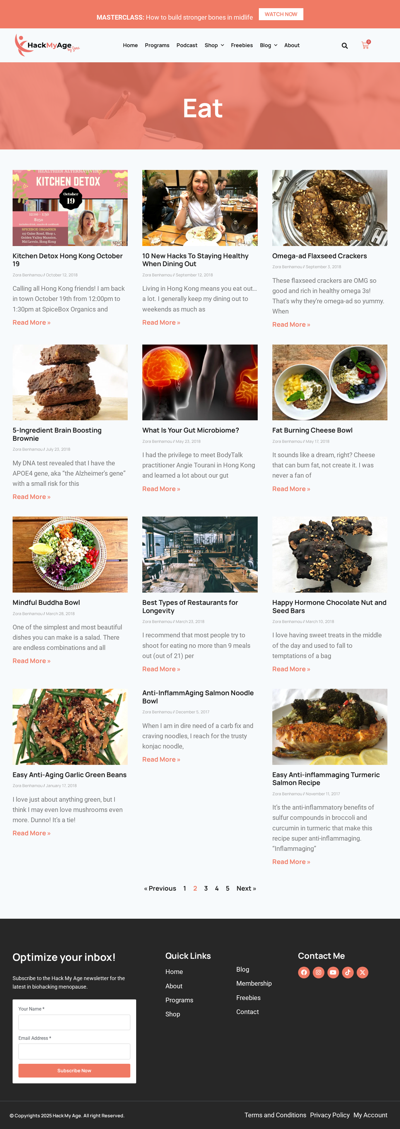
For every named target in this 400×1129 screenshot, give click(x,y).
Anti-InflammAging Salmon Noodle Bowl (198, 696)
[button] (345, 46)
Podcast (187, 45)
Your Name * (31, 1009)
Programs (157, 45)
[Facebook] (304, 972)
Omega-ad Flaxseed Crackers (319, 255)
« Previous (160, 888)
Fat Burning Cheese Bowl (312, 430)
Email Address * (34, 1038)
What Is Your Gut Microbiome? (190, 430)
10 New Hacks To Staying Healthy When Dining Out (195, 260)
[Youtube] (333, 972)
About (292, 45)
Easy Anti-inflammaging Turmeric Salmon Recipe (326, 778)
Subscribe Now (74, 1070)
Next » (247, 888)
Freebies (242, 45)
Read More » (32, 322)
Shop (211, 45)
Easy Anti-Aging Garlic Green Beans (70, 774)
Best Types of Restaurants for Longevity (190, 606)
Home (130, 45)
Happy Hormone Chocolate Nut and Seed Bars (329, 606)
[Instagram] (318, 972)
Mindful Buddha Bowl (46, 602)
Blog (265, 45)
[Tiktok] (348, 972)
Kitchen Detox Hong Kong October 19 (68, 260)
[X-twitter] (362, 972)
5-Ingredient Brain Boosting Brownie (57, 434)
